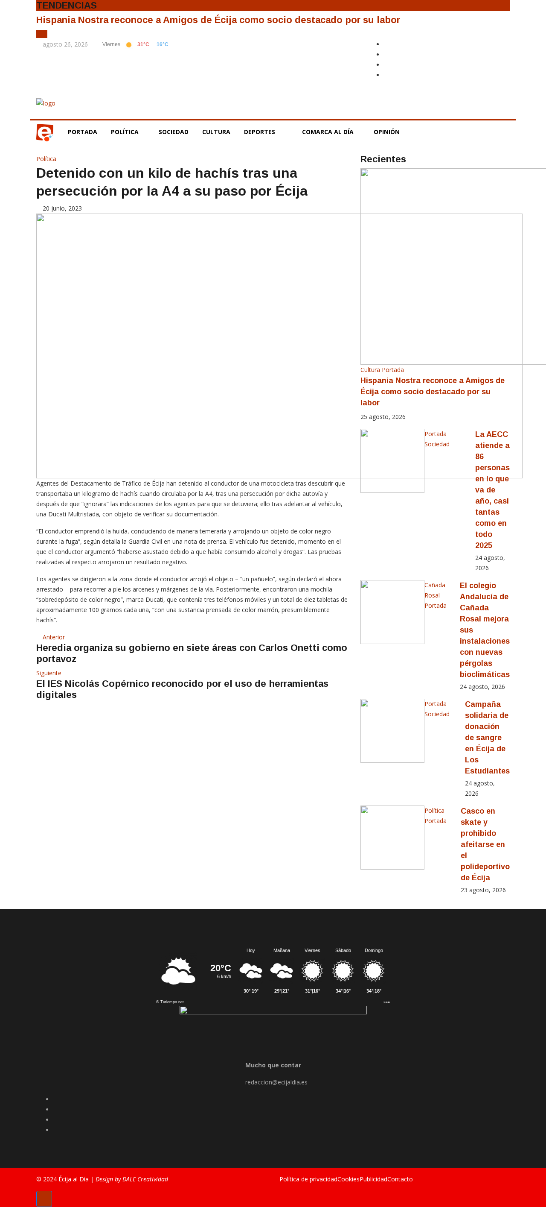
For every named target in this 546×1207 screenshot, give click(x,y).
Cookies (348, 1179)
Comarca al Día (328, 132)
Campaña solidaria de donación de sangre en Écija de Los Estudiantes (487, 737)
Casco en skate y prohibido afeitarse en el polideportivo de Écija (485, 844)
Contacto (400, 1179)
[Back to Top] (44, 1199)
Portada (82, 132)
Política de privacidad (308, 1179)
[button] (39, 34)
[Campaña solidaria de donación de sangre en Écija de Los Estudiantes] (392, 731)
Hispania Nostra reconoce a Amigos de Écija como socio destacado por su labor (218, 20)
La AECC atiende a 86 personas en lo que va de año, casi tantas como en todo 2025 (492, 490)
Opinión (387, 132)
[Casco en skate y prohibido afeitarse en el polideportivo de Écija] (392, 838)
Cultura (216, 132)
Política (125, 132)
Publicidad (373, 1179)
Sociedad (174, 132)
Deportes (259, 132)
